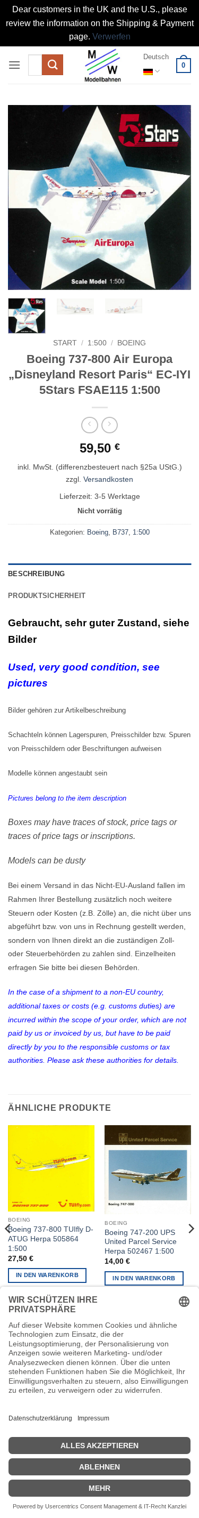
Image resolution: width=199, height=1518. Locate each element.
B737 (120, 532)
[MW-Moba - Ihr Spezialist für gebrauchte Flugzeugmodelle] (103, 65)
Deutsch (156, 57)
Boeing (131, 343)
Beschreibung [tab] (36, 574)
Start (65, 343)
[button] (14, 65)
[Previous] (24, 197)
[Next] (174, 197)
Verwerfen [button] (111, 36)
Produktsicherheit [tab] (46, 596)
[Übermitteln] (52, 64)
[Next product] (89, 425)
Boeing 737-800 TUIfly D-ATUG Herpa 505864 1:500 (50, 1238)
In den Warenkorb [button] (47, 1275)
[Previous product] (109, 425)
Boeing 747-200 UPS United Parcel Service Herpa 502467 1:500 (141, 1242)
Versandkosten (108, 479)
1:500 (97, 343)
